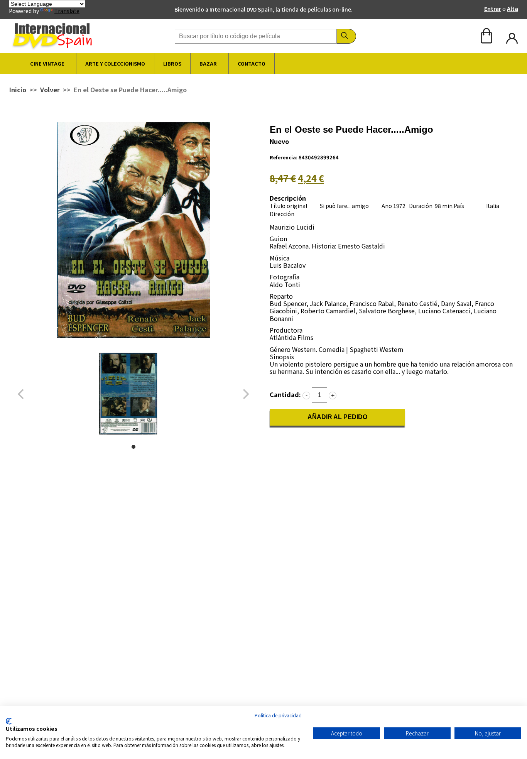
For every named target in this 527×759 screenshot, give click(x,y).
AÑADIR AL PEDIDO (337, 417)
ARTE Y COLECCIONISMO (115, 63)
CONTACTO (251, 63)
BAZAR (208, 63)
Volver (50, 89)
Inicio (17, 89)
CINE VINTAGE (47, 63)
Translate (66, 11)
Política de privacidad (278, 715)
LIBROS (172, 63)
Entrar (492, 8)
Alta (512, 8)
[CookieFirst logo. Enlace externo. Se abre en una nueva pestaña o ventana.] (9, 721)
